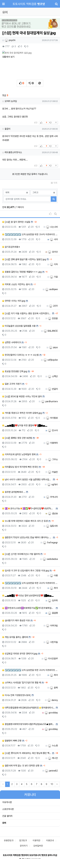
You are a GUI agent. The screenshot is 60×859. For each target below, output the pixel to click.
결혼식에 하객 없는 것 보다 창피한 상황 (21, 765)
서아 (55, 239)
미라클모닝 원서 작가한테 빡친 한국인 (21, 467)
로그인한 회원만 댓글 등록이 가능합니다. (30, 174)
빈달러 (54, 389)
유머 (4, 823)
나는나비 (53, 227)
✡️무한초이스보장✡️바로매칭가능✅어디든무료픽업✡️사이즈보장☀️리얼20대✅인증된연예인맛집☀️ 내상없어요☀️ (29, 608)
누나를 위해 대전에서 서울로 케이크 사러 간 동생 (26, 521)
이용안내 (50, 840)
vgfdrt (54, 484)
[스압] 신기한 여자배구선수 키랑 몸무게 (22, 554)
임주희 (54, 600)
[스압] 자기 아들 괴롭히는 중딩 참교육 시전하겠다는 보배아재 (27, 313)
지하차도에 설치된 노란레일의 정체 (20, 454)
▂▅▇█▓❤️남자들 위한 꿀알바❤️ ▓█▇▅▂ (25, 425)
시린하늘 (53, 642)
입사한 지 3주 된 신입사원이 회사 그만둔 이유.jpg (26, 570)
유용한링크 (8, 840)
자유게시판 (7, 802)
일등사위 (53, 526)
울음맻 (54, 613)
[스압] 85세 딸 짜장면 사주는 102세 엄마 (23, 396)
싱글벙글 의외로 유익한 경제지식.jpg (20, 653)
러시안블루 (53, 658)
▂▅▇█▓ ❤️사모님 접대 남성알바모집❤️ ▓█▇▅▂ (29, 595)
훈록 (55, 687)
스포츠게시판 (8, 809)
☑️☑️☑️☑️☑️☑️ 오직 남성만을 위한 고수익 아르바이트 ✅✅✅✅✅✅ (31, 234)
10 (52, 784)
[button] (4, 24)
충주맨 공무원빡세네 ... (14, 492)
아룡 (55, 575)
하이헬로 (53, 418)
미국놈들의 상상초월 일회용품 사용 (20, 326)
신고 (35, 122)
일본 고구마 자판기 (12, 384)
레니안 (54, 758)
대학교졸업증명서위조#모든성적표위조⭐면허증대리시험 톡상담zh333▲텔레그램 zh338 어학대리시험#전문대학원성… (29, 707)
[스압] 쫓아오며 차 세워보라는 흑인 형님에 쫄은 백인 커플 (27, 753)
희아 (55, 588)
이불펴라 (53, 443)
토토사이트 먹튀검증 (29, 4)
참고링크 (23, 840)
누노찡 (54, 745)
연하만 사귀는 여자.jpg (14, 301)
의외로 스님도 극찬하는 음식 (17, 284)
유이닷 (54, 252)
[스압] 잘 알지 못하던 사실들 (17, 222)
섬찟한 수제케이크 (12, 342)
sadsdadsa (52, 559)
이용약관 (36, 840)
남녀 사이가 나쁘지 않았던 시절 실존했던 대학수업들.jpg (28, 479)
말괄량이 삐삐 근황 (12, 740)
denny (54, 700)
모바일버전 (38, 845)
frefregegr (52, 542)
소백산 (54, 376)
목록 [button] (55, 183)
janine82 (53, 770)
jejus (55, 347)
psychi (11, 40)
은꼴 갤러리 (7, 816)
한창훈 (54, 318)
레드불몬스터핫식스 (13, 152)
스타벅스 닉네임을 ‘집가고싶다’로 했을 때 (22, 682)
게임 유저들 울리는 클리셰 (16, 637)
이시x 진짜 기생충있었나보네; (17, 695)
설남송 (54, 513)
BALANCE (52, 331)
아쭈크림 (53, 625)
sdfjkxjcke (52, 360)
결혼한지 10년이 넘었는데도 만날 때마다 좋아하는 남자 (28, 537)
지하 (55, 264)
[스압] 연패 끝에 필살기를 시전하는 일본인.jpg (25, 259)
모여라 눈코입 (11, 101)
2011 (55, 306)
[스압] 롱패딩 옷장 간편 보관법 (18, 438)
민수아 (54, 430)
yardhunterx (51, 401)
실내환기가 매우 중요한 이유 (17, 620)
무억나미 (53, 497)
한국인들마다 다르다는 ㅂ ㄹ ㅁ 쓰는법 (21, 355)
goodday (53, 712)
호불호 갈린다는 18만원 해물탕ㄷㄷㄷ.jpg (23, 272)
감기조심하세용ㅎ (12, 247)
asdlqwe (53, 289)
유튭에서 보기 (8, 57)
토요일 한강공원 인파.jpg (15, 371)
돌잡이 (7, 129)
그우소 (54, 459)
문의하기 (24, 845)
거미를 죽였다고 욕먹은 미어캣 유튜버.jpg (23, 413)
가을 (55, 277)
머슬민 (54, 472)
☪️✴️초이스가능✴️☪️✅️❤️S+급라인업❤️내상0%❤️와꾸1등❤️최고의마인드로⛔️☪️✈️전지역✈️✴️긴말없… (29, 508)
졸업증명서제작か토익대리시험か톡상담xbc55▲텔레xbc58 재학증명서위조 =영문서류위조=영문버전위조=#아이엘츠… (29, 724)
